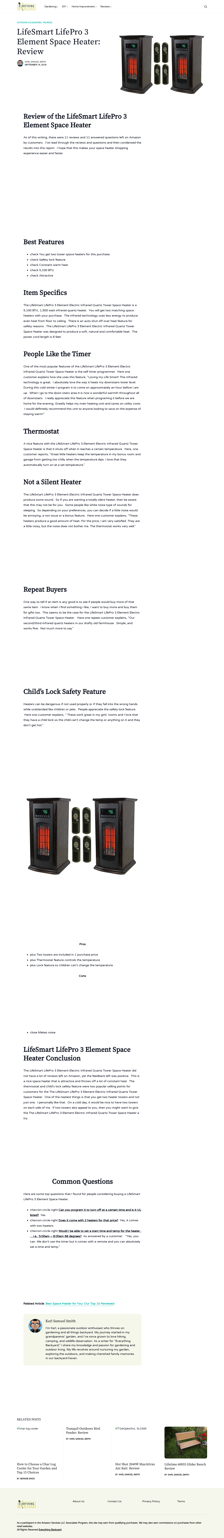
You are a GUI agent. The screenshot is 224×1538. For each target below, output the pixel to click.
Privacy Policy (151, 1501)
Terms (181, 1501)
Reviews (47, 22)
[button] (205, 6)
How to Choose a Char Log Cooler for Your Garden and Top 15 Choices (37, 1468)
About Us (78, 1501)
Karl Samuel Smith (35, 62)
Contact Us (115, 1501)
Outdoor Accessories (29, 22)
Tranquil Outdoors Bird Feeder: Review (83, 1431)
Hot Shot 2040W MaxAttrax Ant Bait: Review (135, 1466)
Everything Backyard (50, 1529)
